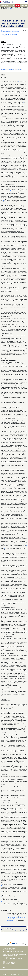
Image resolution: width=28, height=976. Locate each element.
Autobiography (11, 69)
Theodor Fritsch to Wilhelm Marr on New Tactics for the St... (8, 930)
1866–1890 (17, 5)
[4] (3, 200)
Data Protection (22, 972)
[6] (26, 545)
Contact (12, 972)
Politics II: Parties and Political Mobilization (9, 34)
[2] (22, 83)
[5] (1, 894)
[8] (7, 708)
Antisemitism (3, 69)
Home (2, 30)
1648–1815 (7, 5)
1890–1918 (22, 5)
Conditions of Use (6, 972)
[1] (18, 81)
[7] (4, 548)
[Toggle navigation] (26, 2)
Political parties (18, 69)
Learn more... (9, 8)
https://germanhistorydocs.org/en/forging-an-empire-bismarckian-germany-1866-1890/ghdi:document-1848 (16, 919)
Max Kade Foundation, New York (16, 958)
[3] (10, 190)
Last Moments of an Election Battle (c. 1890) (19, 929)
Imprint (16, 972)
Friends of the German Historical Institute (14, 954)
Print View (24, 30)
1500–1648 (2, 5)
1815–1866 (12, 5)
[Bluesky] (4, 967)
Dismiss (25, 10)
